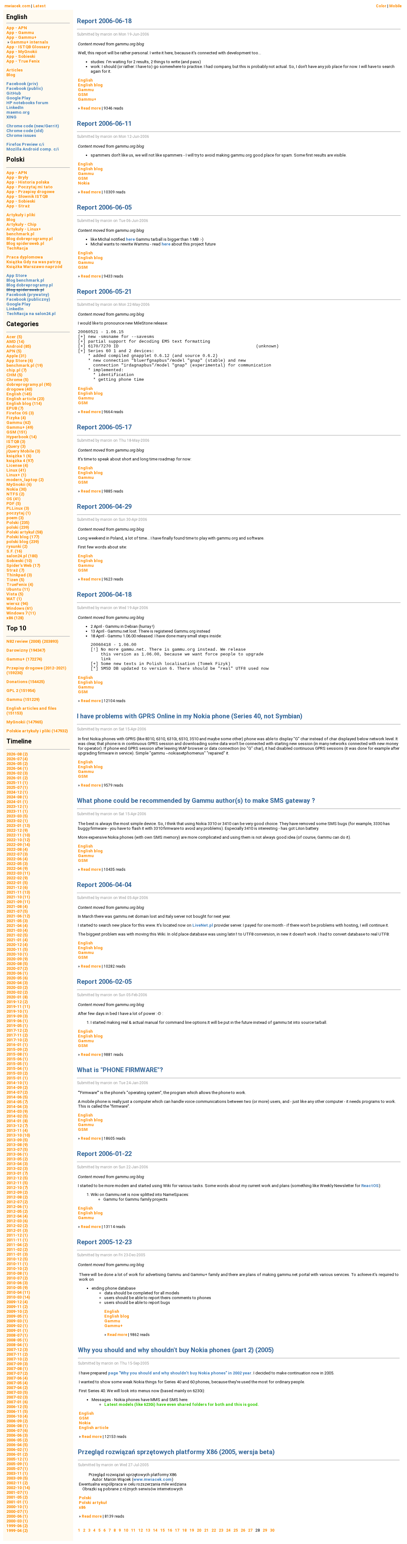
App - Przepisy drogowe (30, 191)
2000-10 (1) (17, 1506)
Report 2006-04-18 (104, 594)
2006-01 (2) (17, 1454)
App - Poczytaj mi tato (29, 187)
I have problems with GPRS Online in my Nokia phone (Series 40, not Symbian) (189, 716)
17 (177, 1530)
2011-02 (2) (17, 1249)
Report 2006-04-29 (104, 506)
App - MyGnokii (21, 51)
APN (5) (14, 351)
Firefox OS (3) (20, 413)
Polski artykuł (93, 1502)
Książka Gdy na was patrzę (33, 261)
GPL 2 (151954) (21, 690)
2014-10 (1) (17, 1082)
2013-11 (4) (17, 1130)
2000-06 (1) (17, 1516)
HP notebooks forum (27, 102)
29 (265, 1530)
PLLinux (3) (17, 508)
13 (148, 1530)
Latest (39, 6)
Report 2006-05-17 (104, 427)
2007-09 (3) (17, 1363)
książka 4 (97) (20, 460)
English (85, 80)
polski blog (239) (22, 541)
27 (250, 1530)
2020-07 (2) (17, 968)
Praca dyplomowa (24, 257)
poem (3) (15, 517)
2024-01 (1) (17, 801)
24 (228, 1530)
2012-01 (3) (17, 1230)
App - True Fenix (23, 61)
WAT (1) (14, 598)
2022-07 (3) (17, 854)
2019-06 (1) (17, 1020)
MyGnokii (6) (19, 484)
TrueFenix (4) (19, 584)
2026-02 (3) (17, 773)
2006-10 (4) (17, 1416)
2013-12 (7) (17, 1125)
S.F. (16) (14, 551)
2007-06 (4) (17, 1378)
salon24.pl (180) (22, 556)
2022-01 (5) (17, 882)
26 (243, 1530)
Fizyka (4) (16, 417)
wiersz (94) (17, 603)
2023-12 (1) (17, 806)
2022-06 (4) (17, 858)
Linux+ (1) (16, 475)
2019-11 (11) (18, 1006)
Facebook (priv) (22, 83)
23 (221, 1530)
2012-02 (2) (17, 1225)
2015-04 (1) (17, 1068)
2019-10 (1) (17, 1011)
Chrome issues (21, 135)
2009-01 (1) (17, 1330)
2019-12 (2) (17, 1001)
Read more (91, 108)
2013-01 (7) (17, 1173)
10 (126, 1530)
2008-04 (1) (17, 1344)
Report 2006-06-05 (104, 207)
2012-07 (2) (17, 1201)
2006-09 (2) (17, 1421)
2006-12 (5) (17, 1406)
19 (192, 1530)
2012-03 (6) (17, 1220)
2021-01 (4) (17, 939)
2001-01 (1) (17, 1502)
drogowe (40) (19, 389)
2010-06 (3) (17, 1282)
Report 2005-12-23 (104, 1242)
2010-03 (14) (18, 1297)
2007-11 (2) (17, 1354)
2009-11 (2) (17, 1306)
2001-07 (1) (17, 1492)
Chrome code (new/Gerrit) (32, 126)
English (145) (19, 394)
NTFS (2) (15, 494)
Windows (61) (19, 608)
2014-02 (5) (17, 1116)
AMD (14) (15, 341)
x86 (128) (15, 617)
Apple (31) (16, 355)
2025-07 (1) (17, 787)
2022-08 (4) (17, 849)
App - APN (16, 27)
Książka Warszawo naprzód (34, 266)
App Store (16, 275)
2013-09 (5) (17, 1140)
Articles (14, 70)
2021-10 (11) (18, 897)
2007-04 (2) (17, 1387)
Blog (10, 74)
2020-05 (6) (17, 978)
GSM (83, 94)
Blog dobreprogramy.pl (29, 238)
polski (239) (17, 527)
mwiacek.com (17, 6)
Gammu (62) (18, 422)
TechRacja (17, 248)
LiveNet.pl (202, 925)
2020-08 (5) (17, 963)
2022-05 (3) (17, 863)
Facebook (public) (24, 88)
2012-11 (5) (17, 1182)
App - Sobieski (20, 56)
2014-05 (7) (17, 1101)
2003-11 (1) (17, 1473)
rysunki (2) (17, 546)
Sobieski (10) (19, 560)
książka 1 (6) (18, 455)
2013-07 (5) (17, 1149)
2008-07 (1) (17, 1335)
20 (199, 1530)
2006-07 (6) (17, 1430)
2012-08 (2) (17, 1197)
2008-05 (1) (17, 1340)
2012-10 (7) (17, 1187)
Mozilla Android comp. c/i (32, 149)
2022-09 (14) (18, 844)
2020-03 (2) (17, 987)
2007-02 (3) (17, 1397)
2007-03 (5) (17, 1392)
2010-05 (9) (17, 1287)
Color (381, 6)
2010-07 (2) (17, 1278)
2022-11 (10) (18, 835)
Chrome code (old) (25, 130)
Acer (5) (14, 336)
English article (93, 1427)
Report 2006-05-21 (104, 291)
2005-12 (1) (17, 1459)
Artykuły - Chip (21, 224)
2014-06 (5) (17, 1097)
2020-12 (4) (17, 944)
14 (155, 1530)
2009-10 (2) (17, 1311)
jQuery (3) (16, 446)
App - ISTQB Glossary (28, 46)
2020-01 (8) (17, 997)
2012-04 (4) (17, 1216)
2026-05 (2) (17, 763)
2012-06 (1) (17, 1206)
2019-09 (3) (17, 1016)
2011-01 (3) (17, 1254)
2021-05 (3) (17, 920)
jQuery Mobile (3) (23, 451)
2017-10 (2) (17, 1039)
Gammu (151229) (23, 699)
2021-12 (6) (17, 887)
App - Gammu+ (21, 37)
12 (140, 1530)
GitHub (13, 93)
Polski (85, 1497)
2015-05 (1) (17, 1063)
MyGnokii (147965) (24, 722)
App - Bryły (17, 177)
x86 (82, 1507)
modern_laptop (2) (25, 479)
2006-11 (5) (17, 1411)
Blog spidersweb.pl (25, 243)
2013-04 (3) (17, 1163)
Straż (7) (15, 570)
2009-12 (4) (17, 1301)
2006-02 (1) (17, 1449)
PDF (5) (13, 503)
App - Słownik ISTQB (27, 196)
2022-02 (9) (17, 878)
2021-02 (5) (17, 935)
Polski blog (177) (22, 536)
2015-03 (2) (17, 1073)
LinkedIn (15, 107)
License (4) (17, 465)
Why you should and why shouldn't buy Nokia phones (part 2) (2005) (176, 1350)
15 (162, 1530)
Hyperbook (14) (21, 436)
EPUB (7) (15, 408)
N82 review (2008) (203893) (32, 641)
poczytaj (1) (18, 513)
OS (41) (13, 498)
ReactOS (370, 1185)
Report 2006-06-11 (104, 123)
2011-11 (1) (17, 1240)
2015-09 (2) (17, 1049)
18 (184, 1530)
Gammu (86, 89)
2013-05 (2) (17, 1159)
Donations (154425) (25, 681)
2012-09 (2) (17, 1192)
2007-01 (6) (17, 1402)
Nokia (84, 183)
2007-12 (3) (17, 1349)
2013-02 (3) (17, 1168)
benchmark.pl (20, 234)
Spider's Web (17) (23, 565)
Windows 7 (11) (21, 613)
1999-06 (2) (17, 1525)
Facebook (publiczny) (28, 299)
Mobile (395, 6)
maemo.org (18, 112)
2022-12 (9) (17, 830)
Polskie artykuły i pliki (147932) (37, 730)
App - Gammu (20, 32)
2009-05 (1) (17, 1316)
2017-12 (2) (17, 1030)
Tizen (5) (15, 579)
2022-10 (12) (18, 839)
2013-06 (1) (17, 1154)
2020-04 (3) (17, 982)
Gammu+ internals (29, 42)
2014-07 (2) (17, 1092)
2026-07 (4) (17, 758)
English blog (90, 85)
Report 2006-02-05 (104, 981)
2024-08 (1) (17, 797)
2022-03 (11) (18, 873)
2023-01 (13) (18, 825)
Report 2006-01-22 (104, 1154)
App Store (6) (19, 360)
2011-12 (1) (17, 1235)
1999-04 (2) (17, 1530)
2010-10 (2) (17, 1268)
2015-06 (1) (17, 1059)
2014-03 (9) (17, 1111)
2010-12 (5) (17, 1259)
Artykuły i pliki (20, 214)
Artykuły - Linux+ (23, 229)
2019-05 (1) (17, 1025)
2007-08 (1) (17, 1368)
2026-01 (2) (17, 777)
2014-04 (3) (17, 1106)
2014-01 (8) (17, 1120)
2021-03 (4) (17, 930)
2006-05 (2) (17, 1440)
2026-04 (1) (17, 768)
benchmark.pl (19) (24, 365)
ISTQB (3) (15, 441)
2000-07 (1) (17, 1511)
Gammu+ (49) (19, 427)
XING (11, 117)
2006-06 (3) (17, 1435)
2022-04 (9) (17, 868)
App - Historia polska (27, 182)
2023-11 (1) (17, 811)
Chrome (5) (17, 379)
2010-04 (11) (18, 1292)
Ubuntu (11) (18, 589)
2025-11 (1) (17, 782)
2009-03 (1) (17, 1321)
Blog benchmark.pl (25, 280)
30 (272, 1530)
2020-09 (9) (17, 959)
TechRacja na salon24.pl (31, 313)
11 (133, 1530)
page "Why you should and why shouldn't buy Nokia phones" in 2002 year (180, 1373)
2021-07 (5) (17, 911)
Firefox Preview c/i (25, 144)
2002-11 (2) (17, 1482)
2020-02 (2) (17, 992)
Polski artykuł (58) (24, 532)
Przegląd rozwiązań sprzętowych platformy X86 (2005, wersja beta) (176, 1452)
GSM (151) (16, 432)
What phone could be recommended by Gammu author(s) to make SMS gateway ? (196, 800)
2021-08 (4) (17, 906)
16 (170, 1530)
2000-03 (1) (17, 1521)
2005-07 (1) (17, 1468)
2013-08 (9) (17, 1144)
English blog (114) (24, 403)
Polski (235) (18, 522)
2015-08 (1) (17, 1054)
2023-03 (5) (17, 816)
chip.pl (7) (16, 370)
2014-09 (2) (17, 1087)
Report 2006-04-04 (104, 885)
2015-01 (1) (17, 1078)
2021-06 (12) (18, 916)
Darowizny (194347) (25, 650)
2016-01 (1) (17, 1044)
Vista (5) (15, 594)
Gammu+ (87, 99)
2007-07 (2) (17, 1373)
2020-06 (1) (17, 973)
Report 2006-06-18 (104, 21)
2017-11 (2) (17, 1035)
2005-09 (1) (17, 1463)
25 (235, 1530)
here (130, 239)
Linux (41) (16, 470)
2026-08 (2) (17, 754)
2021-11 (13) (18, 892)
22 (213, 1530)
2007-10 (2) (17, 1359)
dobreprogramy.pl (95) (29, 384)
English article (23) (25, 398)
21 (206, 1530)
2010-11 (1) (17, 1263)
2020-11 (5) (17, 949)
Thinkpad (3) (19, 575)
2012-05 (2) (17, 1211)
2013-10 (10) (18, 1135)
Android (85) (18, 346)
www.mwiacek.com (152, 1479)
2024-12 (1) (17, 792)
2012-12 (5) (17, 1178)
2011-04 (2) (17, 1244)
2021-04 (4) (17, 925)
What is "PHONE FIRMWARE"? (120, 1070)
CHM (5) (14, 375)
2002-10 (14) (18, 1487)
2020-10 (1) (17, 954)
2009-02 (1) (17, 1325)
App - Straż (18, 206)
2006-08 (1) (17, 1425)
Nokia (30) (16, 489)
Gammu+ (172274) (24, 659)
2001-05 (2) (17, 1497)
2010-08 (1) (17, 1273)
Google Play (18, 98)
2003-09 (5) (17, 1478)
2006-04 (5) (17, 1444)
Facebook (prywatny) (27, 294)
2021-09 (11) (18, 901)
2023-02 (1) (17, 820)
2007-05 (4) (17, 1382)
